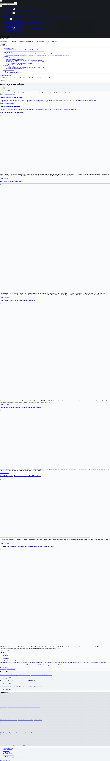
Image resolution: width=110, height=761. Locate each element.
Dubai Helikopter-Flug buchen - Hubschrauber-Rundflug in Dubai (20, 476)
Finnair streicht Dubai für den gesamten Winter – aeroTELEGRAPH (17, 681)
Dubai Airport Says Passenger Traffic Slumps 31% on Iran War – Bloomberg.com (21, 686)
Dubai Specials (6, 57)
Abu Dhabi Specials (7, 66)
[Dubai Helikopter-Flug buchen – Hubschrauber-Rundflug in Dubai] (5, 731)
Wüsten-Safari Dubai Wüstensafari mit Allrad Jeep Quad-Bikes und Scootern (24, 60)
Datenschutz (8, 760)
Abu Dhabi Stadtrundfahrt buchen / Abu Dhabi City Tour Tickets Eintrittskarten (25, 67)
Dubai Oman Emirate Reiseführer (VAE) (12, 72)
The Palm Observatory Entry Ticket (11, 181)
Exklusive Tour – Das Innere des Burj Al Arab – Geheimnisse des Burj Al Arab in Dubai (21, 720)
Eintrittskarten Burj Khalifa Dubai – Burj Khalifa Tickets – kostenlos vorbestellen (25, 51)
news (4, 656)
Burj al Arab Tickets (7, 52)
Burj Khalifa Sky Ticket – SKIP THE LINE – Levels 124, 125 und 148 (23, 49)
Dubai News (6, 71)
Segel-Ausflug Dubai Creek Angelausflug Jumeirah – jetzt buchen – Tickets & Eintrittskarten (28, 61)
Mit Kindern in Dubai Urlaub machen (15, 59)
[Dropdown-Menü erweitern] (13, 66)
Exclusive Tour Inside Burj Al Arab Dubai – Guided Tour (13, 745)
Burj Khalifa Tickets (8, 48)
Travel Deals (6, 56)
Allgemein (5, 655)
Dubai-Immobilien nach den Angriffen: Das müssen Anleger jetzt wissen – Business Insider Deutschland (26, 675)
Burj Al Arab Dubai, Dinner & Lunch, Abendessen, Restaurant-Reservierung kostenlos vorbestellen (29, 53)
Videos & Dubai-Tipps (8, 70)
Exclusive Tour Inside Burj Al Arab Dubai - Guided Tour (17, 300)
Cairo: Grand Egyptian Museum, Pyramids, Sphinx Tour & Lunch (20, 407)
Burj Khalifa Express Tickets (7, 45)
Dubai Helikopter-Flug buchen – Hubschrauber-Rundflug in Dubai (16, 732)
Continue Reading (4, 178)
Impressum (2, 760)
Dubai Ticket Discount (5, 39)
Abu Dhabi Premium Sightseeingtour (14, 68)
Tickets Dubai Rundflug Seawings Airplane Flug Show (19, 63)
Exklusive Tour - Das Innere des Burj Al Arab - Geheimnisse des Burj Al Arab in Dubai (26, 546)
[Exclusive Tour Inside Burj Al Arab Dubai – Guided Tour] (5, 744)
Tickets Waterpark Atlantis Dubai (14, 64)
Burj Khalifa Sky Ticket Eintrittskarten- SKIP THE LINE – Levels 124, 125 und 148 (20, 707)
